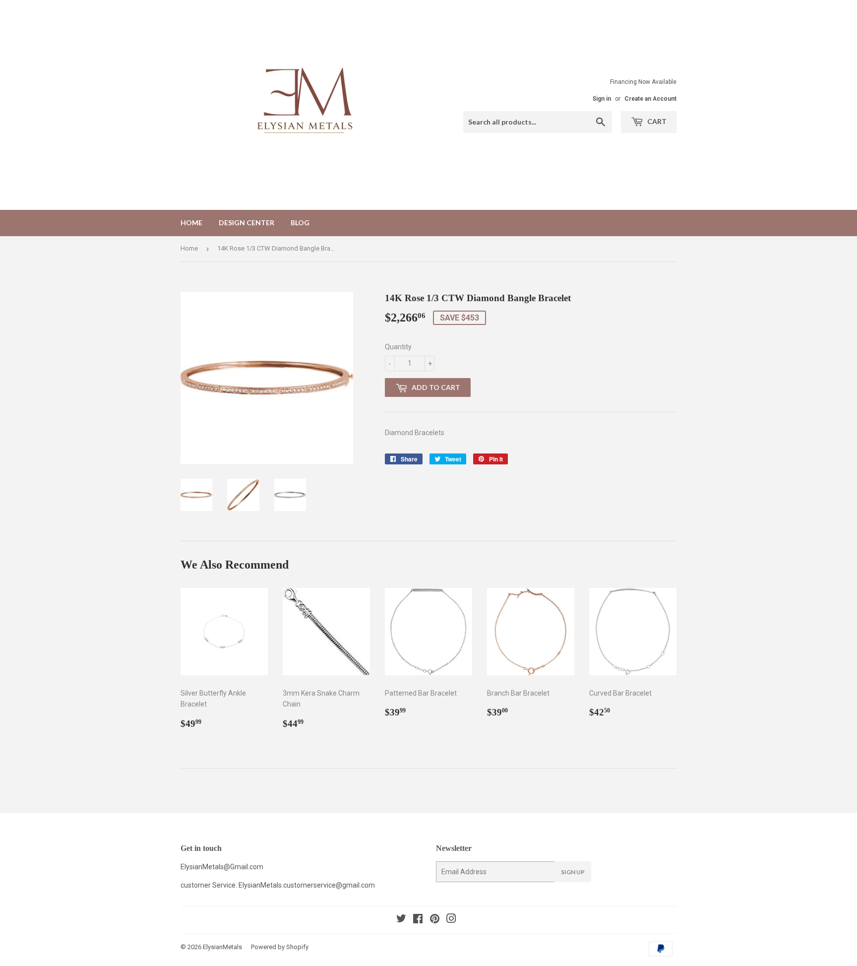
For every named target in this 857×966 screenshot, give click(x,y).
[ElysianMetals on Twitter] (401, 920)
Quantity (398, 347)
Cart (656, 121)
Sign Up (573, 872)
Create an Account (650, 98)
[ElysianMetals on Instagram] (451, 920)
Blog (300, 222)
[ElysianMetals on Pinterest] (434, 920)
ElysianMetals (222, 947)
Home (191, 222)
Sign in (602, 98)
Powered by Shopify (279, 947)
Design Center (246, 222)
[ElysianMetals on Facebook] (418, 920)
